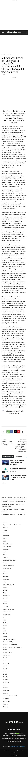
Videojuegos (6, 701)
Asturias (5, 533)
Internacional (6, 612)
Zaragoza (5, 707)
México (5, 625)
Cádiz (4, 541)
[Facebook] (11, 431)
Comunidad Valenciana (9, 560)
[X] (15, 431)
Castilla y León (7, 546)
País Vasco (6, 663)
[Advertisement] (14, 16)
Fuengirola (6, 598)
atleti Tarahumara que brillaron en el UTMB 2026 (13, 514)
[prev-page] (3, 483)
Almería (5, 530)
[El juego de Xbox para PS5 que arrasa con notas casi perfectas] (5, 470)
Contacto (10, 750)
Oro (4, 660)
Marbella (5, 623)
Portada (5, 750)
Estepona (5, 590)
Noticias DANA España (9, 642)
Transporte (6, 690)
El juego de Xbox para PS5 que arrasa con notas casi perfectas (18, 470)
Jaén (4, 617)
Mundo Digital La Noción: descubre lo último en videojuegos (17, 462)
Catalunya (5, 549)
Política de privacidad (18, 750)
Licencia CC (14, 752)
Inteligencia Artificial (8, 609)
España (5, 587)
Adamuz (5, 522)
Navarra (5, 636)
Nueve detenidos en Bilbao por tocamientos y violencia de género (12, 505)
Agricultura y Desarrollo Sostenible (12, 524)
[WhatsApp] (8, 431)
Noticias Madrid (7, 652)
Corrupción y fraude (8, 565)
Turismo (5, 693)
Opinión (5, 658)
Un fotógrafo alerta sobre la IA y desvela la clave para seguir (18, 477)
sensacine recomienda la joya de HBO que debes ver (14, 497)
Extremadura (6, 595)
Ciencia (5, 554)
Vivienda (5, 704)
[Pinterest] (18, 431)
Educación (6, 579)
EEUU (4, 582)
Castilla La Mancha (8, 544)
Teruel (5, 685)
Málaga (5, 620)
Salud (4, 671)
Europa (5, 593)
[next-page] (5, 483)
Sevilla (5, 674)
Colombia (5, 557)
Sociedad (5, 677)
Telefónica (6, 682)
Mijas (4, 628)
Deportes (5, 573)
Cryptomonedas (7, 568)
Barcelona (5, 538)
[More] (22, 431)
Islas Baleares (6, 614)
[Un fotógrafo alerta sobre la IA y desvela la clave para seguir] (5, 477)
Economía (5, 576)
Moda (4, 631)
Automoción (6, 535)
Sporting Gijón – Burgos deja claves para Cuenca (13, 501)
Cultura (3, 464)
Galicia (5, 603)
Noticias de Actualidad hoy (10, 644)
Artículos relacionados (7, 456)
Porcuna (5, 668)
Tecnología (6, 679)
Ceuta (4, 552)
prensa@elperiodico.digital (17, 746)
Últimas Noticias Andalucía (6, 54)
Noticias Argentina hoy (9, 639)
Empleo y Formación (8, 584)
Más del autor (18, 456)
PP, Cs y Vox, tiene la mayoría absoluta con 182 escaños (7, 443)
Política (5, 666)
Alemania (5, 527)
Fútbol (5, 601)
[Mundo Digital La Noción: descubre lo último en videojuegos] (5, 462)
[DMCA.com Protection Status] (19, 733)
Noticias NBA (6, 655)
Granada (5, 606)
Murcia (5, 633)
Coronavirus (6, 563)
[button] (2, 32)
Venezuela (6, 698)
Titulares (5, 687)
